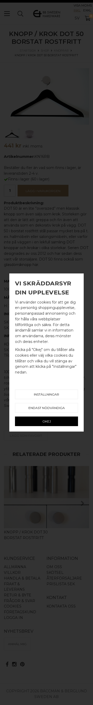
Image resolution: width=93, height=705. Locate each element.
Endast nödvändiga (46, 408)
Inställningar (46, 394)
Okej (46, 421)
